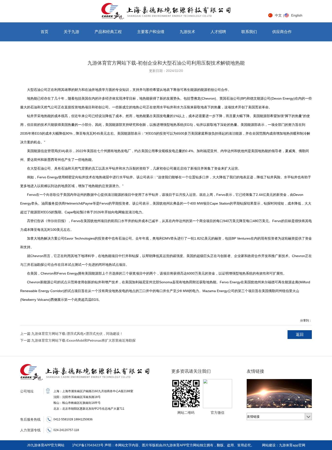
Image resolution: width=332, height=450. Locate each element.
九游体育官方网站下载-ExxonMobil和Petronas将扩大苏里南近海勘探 (78, 340)
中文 (278, 15)
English (296, 15)
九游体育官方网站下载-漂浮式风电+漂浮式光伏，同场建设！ (71, 334)
